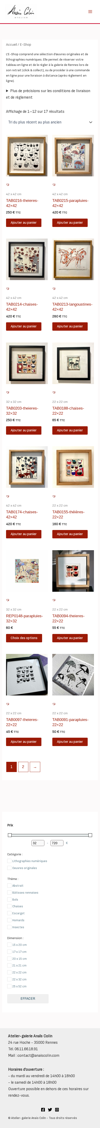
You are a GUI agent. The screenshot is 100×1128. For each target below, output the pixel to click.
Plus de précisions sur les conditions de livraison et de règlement (48, 94)
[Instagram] (57, 1110)
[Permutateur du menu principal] (90, 11)
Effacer (27, 998)
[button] (8, 185)
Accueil (11, 44)
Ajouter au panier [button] (24, 222)
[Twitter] (50, 1110)
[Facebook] (43, 1110)
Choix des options (24, 638)
